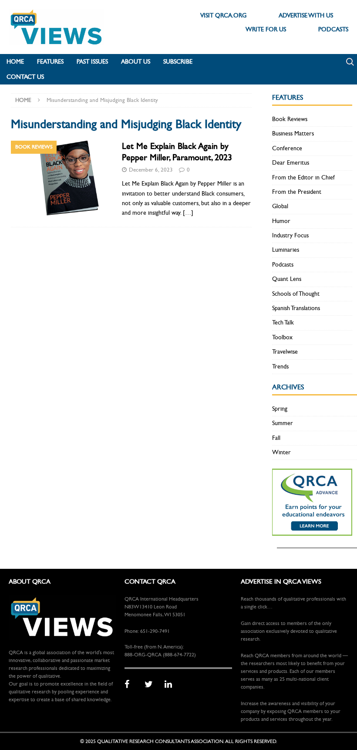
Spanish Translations (296, 308)
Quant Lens (286, 279)
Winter (281, 452)
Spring (279, 408)
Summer (282, 423)
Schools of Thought (296, 293)
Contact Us (25, 77)
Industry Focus (290, 235)
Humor (281, 221)
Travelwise (285, 351)
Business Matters (293, 133)
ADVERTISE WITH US (306, 15)
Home (15, 61)
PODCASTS (333, 29)
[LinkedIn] (171, 685)
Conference (287, 148)
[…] (188, 212)
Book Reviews (289, 119)
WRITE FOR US (266, 29)
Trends (280, 366)
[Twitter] (151, 685)
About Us (135, 61)
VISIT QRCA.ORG (223, 15)
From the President (296, 192)
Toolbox (282, 337)
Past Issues (92, 61)
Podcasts (282, 264)
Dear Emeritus (290, 162)
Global (280, 206)
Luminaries (285, 249)
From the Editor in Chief (303, 177)
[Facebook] (131, 685)
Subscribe (177, 61)
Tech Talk (283, 322)
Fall (276, 438)
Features (50, 61)
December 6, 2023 (151, 169)
